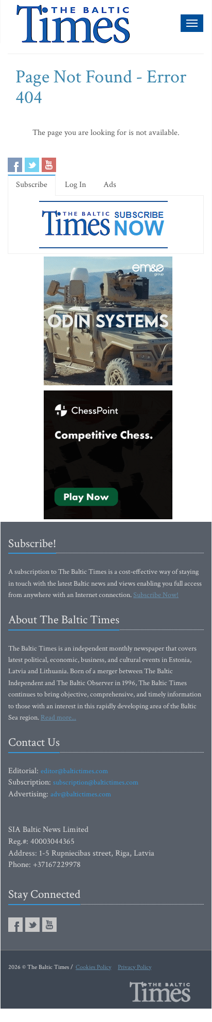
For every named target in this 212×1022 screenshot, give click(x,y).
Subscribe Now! (156, 595)
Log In (75, 184)
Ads (109, 184)
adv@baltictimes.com (80, 794)
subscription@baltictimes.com (95, 782)
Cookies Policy (93, 967)
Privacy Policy (134, 967)
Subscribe (31, 184)
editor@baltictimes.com (74, 771)
